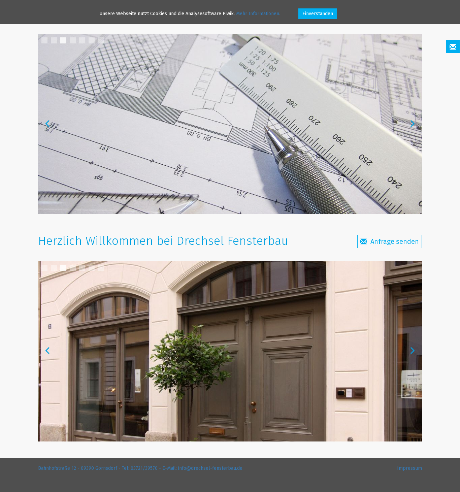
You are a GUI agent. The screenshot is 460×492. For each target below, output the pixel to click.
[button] (453, 46)
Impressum (409, 468)
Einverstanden (317, 14)
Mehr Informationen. (258, 14)
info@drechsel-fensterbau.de (210, 468)
